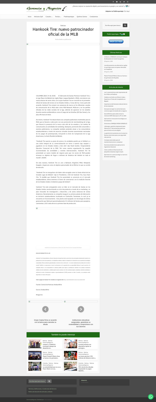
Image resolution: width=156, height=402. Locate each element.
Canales (48, 16)
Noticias (63, 25)
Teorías (57, 16)
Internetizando (48, 399)
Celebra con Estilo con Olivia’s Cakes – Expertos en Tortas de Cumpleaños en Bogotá (115, 99)
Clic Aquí (126, 11)
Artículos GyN (38, 16)
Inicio (29, 16)
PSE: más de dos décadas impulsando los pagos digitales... (85, 369)
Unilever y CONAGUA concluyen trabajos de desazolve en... (49, 346)
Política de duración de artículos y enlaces (40, 391)
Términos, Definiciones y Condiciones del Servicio (42, 389)
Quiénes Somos (82, 16)
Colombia (45, 363)
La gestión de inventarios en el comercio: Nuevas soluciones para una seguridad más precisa (115, 135)
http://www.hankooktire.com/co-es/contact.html (74, 279)
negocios (40, 295)
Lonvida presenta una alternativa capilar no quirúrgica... (84, 346)
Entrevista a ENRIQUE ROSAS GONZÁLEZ (115, 123)
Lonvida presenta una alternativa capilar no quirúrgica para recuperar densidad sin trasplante (115, 67)
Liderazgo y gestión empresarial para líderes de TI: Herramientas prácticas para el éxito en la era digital (114, 128)
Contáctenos (94, 16)
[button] (150, 396)
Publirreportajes (69, 16)
